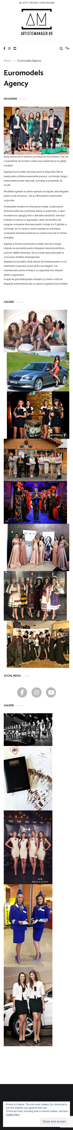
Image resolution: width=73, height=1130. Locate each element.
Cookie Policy (13, 1114)
